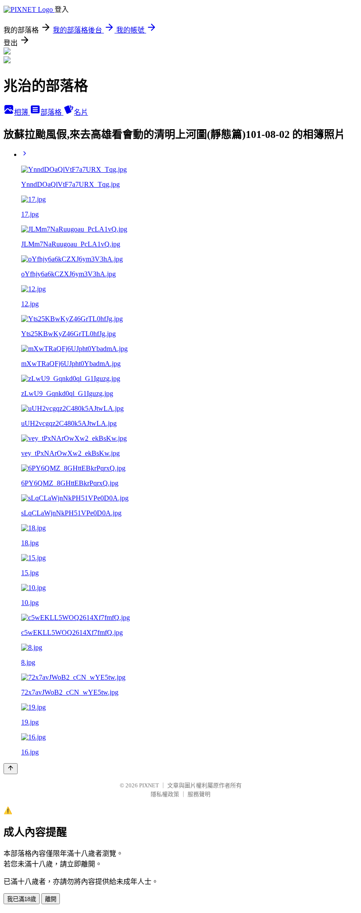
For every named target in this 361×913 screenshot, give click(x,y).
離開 (50, 899)
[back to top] (11, 768)
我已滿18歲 (21, 899)
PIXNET (149, 785)
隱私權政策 (165, 794)
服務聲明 (199, 794)
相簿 (22, 112)
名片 (81, 112)
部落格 (52, 112)
